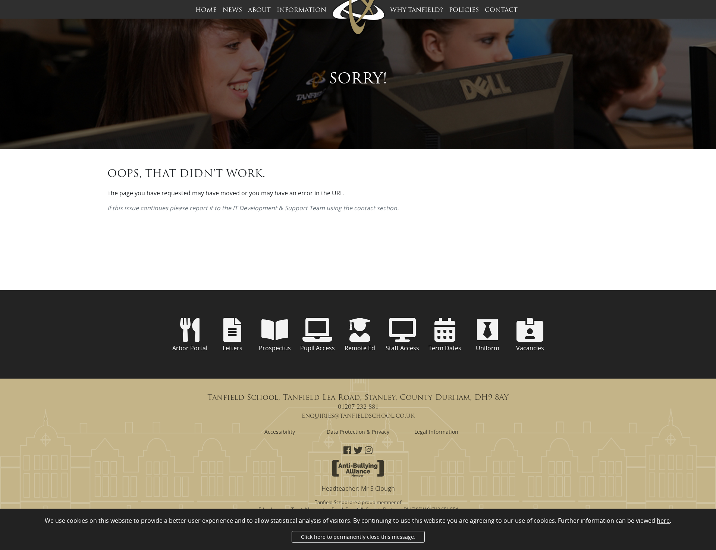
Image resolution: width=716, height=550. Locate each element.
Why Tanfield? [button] (416, 10)
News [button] (232, 10)
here (663, 520)
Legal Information (436, 431)
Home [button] (206, 10)
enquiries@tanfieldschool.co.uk (358, 416)
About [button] (259, 10)
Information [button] (301, 10)
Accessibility (279, 431)
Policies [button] (464, 10)
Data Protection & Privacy (358, 431)
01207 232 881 (358, 407)
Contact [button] (501, 10)
